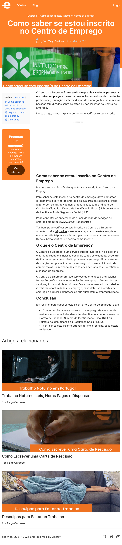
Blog (35, 5)
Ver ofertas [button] (15, 170)
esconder (19, 97)
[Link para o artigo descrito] (61, 370)
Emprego (32, 15)
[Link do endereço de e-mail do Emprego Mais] (118, 537)
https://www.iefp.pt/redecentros (71, 221)
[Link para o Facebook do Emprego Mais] (104, 537)
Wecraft (56, 536)
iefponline (61, 231)
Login (116, 5)
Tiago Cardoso (56, 41)
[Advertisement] (78, 146)
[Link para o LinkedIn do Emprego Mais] (111, 537)
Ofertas (21, 5)
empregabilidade (46, 255)
